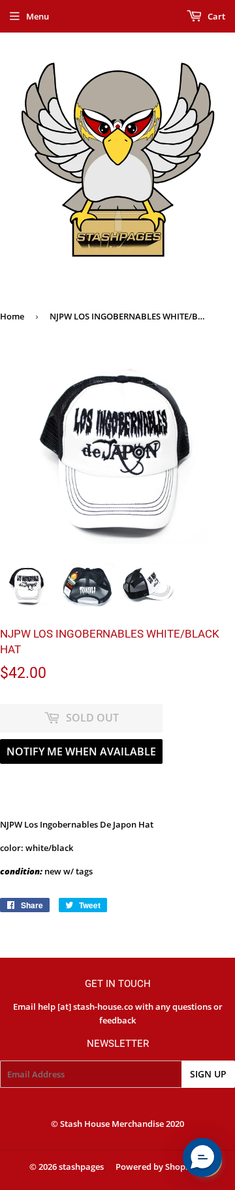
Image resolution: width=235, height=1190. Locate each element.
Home (12, 316)
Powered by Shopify (156, 1166)
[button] (202, 1157)
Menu (37, 16)
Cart (215, 16)
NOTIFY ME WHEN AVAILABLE (81, 751)
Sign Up (208, 1074)
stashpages (81, 1166)
